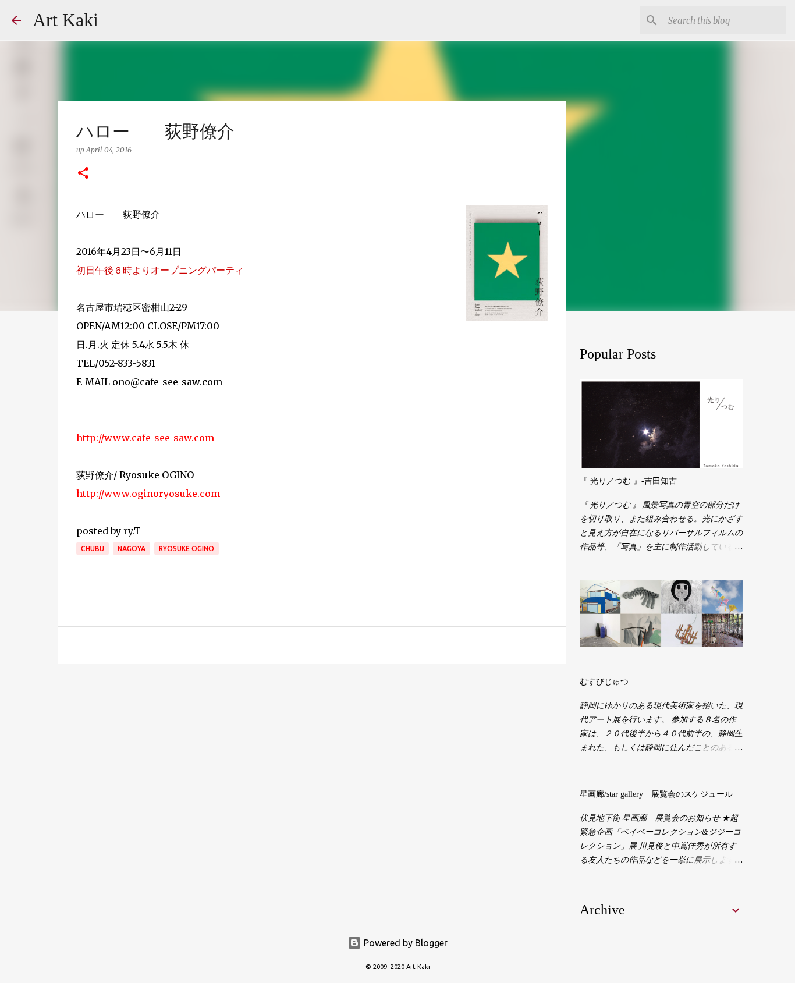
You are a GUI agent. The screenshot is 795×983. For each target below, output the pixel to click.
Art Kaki (65, 19)
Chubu (92, 548)
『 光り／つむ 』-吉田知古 (628, 481)
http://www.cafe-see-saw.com (145, 437)
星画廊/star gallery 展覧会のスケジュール (656, 794)
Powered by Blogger (404, 943)
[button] (83, 174)
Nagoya (131, 548)
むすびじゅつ (604, 681)
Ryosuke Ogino (186, 548)
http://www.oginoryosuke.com (148, 493)
